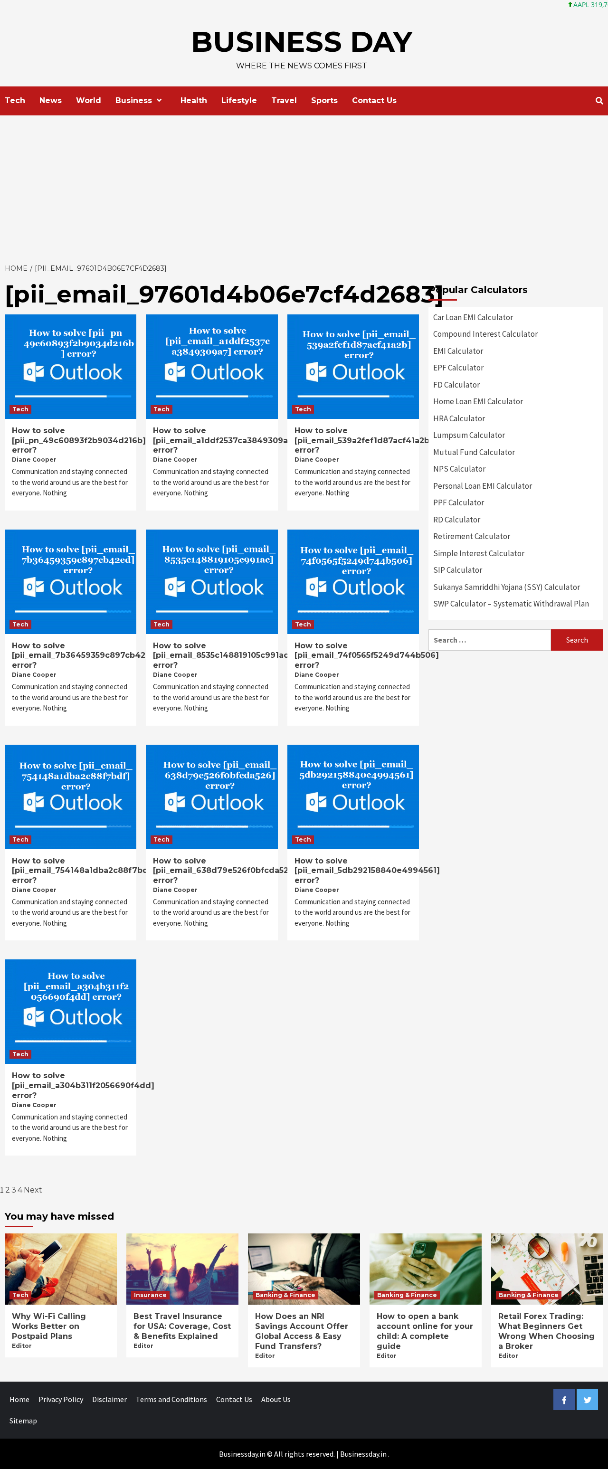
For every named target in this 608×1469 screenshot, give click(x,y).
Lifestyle (239, 100)
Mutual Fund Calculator (474, 452)
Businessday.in (363, 1454)
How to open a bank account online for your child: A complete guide (425, 1331)
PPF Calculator (458, 502)
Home (19, 1399)
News (50, 100)
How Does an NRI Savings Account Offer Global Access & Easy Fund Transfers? (301, 1331)
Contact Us (374, 100)
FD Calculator (456, 384)
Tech (15, 100)
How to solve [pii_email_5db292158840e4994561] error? (367, 870)
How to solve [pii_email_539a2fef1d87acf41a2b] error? (363, 440)
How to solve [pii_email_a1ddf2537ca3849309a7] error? (224, 440)
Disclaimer (109, 1399)
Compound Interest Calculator (485, 334)
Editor (22, 1345)
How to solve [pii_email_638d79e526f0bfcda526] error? (225, 870)
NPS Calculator (459, 469)
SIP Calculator (457, 570)
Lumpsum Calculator (469, 435)
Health (193, 100)
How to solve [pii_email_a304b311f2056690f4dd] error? (83, 1085)
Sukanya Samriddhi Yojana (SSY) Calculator (506, 587)
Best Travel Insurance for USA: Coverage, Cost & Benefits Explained (182, 1326)
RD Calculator (456, 519)
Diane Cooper (34, 459)
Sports (324, 100)
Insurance (150, 1294)
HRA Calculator (459, 418)
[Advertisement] (304, 186)
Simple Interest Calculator (478, 553)
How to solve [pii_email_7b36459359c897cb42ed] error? (86, 655)
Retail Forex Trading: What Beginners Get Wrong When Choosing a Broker (546, 1331)
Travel (284, 100)
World (88, 100)
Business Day (301, 41)
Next (33, 1189)
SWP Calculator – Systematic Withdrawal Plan (511, 603)
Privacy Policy (60, 1399)
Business (133, 100)
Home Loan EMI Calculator (478, 401)
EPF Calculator (458, 367)
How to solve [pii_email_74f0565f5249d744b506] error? (366, 655)
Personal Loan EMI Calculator (482, 486)
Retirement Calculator (471, 536)
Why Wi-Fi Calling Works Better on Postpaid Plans (49, 1326)
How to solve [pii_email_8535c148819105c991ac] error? (222, 655)
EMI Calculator (458, 351)
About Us (276, 1399)
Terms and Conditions (171, 1399)
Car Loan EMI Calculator (473, 317)
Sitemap (23, 1420)
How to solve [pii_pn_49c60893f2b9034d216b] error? (79, 440)
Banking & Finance (285, 1294)
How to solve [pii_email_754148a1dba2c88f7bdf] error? (83, 870)
